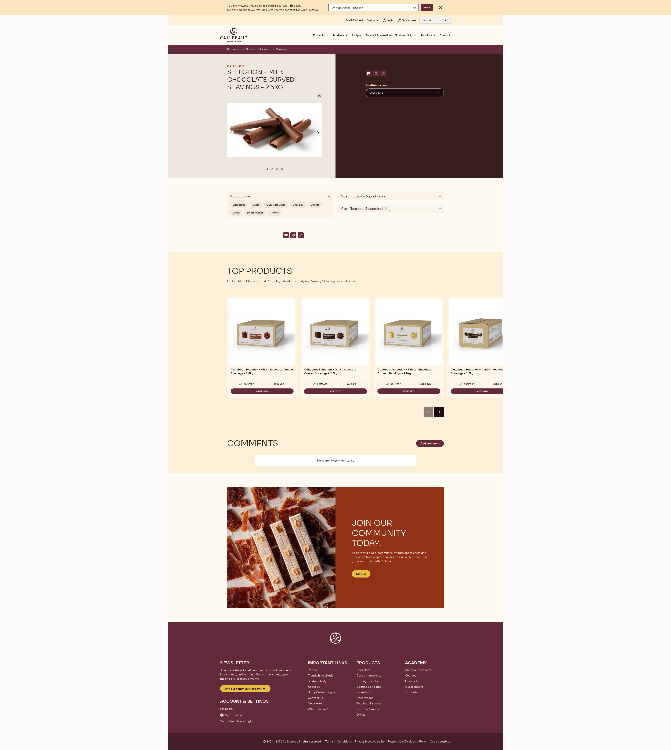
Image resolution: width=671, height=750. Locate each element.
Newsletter (315, 703)
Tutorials (411, 692)
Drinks (360, 714)
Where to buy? (318, 709)
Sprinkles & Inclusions (259, 49)
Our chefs (412, 681)
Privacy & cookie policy (370, 741)
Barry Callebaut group (323, 692)
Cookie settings (440, 741)
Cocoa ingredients (368, 675)
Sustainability (317, 681)
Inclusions (363, 692)
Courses (410, 675)
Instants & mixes (367, 709)
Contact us (315, 698)
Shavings (281, 49)
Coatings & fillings (368, 686)
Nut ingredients (367, 681)
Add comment (429, 443)
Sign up (361, 574)
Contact (445, 35)
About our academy (418, 670)
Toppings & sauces (368, 703)
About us (314, 686)
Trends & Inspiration (378, 35)
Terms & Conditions (338, 741)
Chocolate (363, 670)
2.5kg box (279, 384)
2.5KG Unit (498, 384)
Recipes (356, 35)
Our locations (414, 686)
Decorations (234, 49)
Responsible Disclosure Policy (407, 741)
